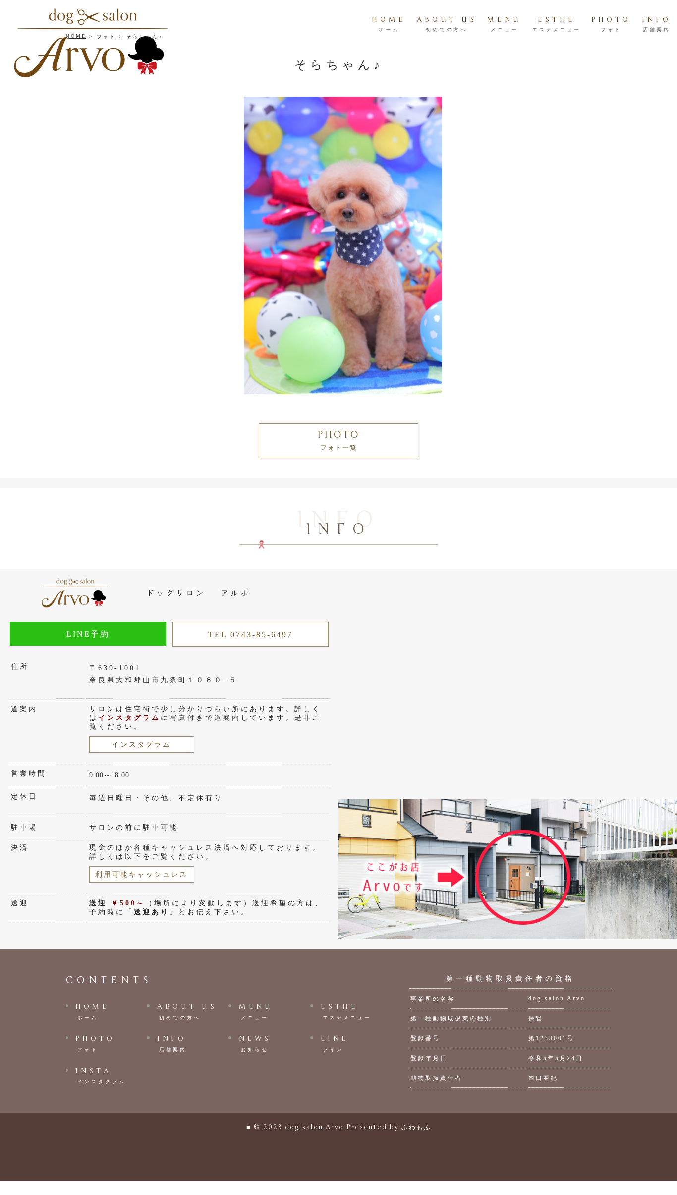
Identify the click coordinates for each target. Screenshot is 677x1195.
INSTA (100, 1075)
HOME (389, 23)
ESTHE (556, 23)
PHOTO (611, 23)
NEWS (255, 1043)
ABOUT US (447, 23)
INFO (656, 23)
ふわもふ (416, 1127)
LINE (335, 1043)
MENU (504, 23)
